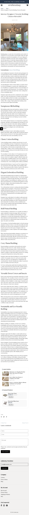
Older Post (4, 422)
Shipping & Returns (5, 494)
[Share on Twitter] (4, 417)
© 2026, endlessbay (14, 512)
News (7, 8)
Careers (3, 477)
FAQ (2, 496)
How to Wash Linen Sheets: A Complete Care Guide (16, 378)
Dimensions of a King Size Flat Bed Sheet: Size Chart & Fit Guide (17, 372)
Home (2, 8)
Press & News (4, 479)
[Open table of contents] (1, 128)
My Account (4, 490)
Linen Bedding (14, 70)
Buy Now (11, 397)
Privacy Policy (4, 492)
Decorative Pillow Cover (13, 401)
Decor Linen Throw (12, 393)
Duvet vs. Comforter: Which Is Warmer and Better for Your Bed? (18, 383)
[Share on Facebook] (1, 417)
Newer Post (24, 422)
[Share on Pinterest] (6, 417)
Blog (2, 481)
